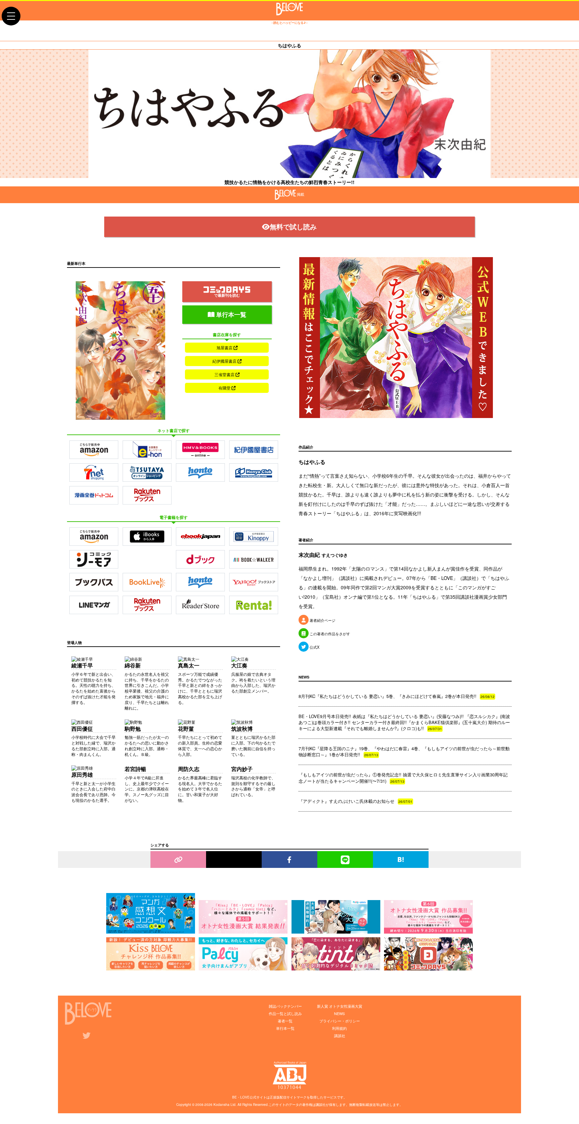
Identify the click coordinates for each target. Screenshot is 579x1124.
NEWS (339, 1013)
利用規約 (339, 1028)
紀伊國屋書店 (225, 361)
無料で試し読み (293, 226)
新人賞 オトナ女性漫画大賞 (339, 1006)
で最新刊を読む (227, 295)
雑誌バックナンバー (285, 1006)
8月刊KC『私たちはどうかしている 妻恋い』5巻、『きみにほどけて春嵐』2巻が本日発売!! (397, 696)
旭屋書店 (225, 347)
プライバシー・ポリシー (339, 1020)
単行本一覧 (230, 314)
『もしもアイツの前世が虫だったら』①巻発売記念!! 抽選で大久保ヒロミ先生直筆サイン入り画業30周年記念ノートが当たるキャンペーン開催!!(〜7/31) (403, 777)
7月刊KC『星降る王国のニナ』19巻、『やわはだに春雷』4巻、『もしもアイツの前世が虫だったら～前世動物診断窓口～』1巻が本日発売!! (404, 751)
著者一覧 (285, 1020)
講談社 (339, 1035)
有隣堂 (225, 388)
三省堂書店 (225, 374)
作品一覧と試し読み (285, 1013)
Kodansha (221, 1105)
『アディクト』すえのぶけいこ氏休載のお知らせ (355, 801)
